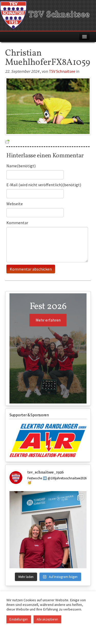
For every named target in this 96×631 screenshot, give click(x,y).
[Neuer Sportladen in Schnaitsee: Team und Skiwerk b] (48, 529)
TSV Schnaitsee (58, 14)
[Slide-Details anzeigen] (48, 440)
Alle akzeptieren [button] (47, 619)
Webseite (14, 203)
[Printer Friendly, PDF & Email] (7, 141)
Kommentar (17, 222)
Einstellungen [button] (18, 619)
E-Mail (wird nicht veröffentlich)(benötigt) (43, 184)
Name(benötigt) (21, 165)
